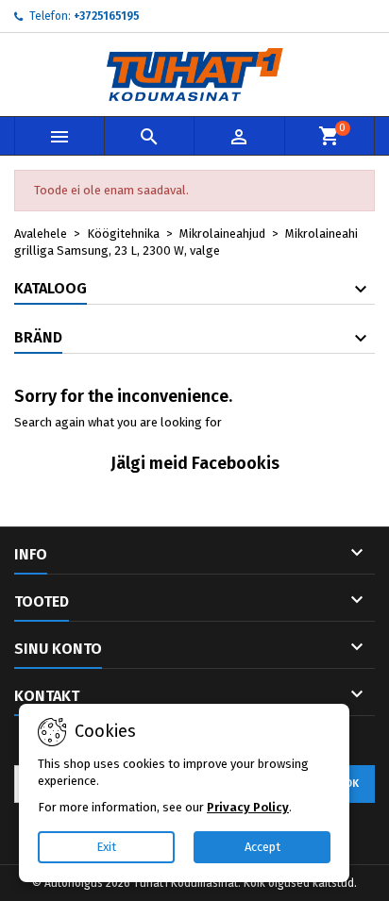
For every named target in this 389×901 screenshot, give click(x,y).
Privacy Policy (248, 807)
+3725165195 (107, 16)
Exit (106, 847)
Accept (262, 847)
